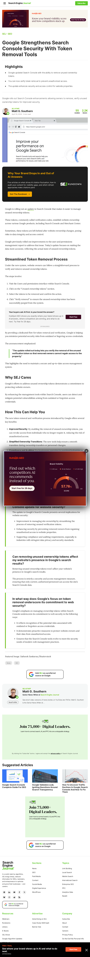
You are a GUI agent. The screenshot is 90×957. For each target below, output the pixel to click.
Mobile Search (67, 876)
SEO (16, 663)
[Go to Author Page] (5, 111)
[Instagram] (9, 897)
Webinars (5, 919)
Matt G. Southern (22, 111)
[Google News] (4, 892)
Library (4, 927)
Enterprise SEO (68, 884)
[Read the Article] (15, 776)
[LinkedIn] (9, 892)
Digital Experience (39, 888)
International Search (69, 880)
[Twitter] (24, 892)
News (9, 663)
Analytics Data (67, 892)
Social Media (37, 884)
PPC (64, 888)
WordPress (36, 892)
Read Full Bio (13, 702)
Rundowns (6, 923)
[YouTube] (14, 892)
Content (35, 880)
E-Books (5, 931)
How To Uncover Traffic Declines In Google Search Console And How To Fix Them (75, 788)
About (64, 923)
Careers (65, 931)
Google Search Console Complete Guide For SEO (14, 786)
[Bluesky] (4, 897)
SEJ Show (6, 935)
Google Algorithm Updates (12, 939)
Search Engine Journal (50, 695)
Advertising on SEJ (39, 919)
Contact (65, 927)
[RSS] (19, 897)
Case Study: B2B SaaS (40, 923)
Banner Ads (36, 927)
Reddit (64, 896)
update (30, 209)
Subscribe (66, 919)
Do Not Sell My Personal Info (73, 939)
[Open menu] (4, 3)
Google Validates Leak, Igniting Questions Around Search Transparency (45, 787)
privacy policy (56, 753)
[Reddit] (14, 897)
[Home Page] (19, 3)
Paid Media (36, 876)
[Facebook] (19, 892)
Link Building (67, 868)
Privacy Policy (67, 935)
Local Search (67, 872)
